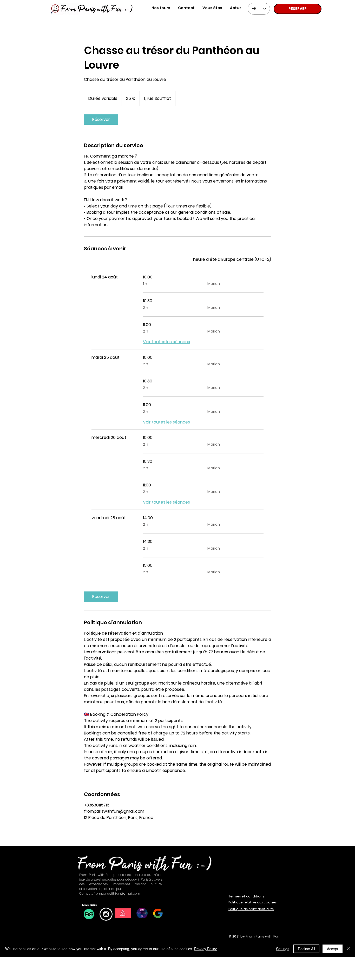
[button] (212, 8)
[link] (101, 119)
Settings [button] (282, 948)
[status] (232, 259)
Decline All (306, 948)
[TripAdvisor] (88, 914)
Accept (332, 948)
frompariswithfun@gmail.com (117, 893)
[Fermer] (349, 949)
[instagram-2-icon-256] (106, 914)
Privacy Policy (205, 948)
